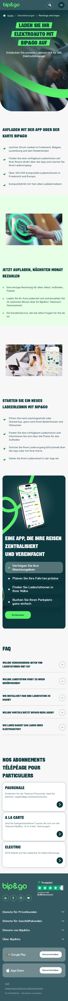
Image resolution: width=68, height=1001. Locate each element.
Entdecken (18, 615)
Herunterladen (50, 954)
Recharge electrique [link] (49, 15)
